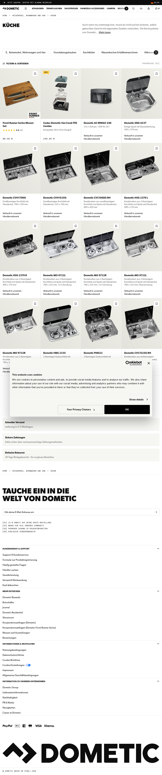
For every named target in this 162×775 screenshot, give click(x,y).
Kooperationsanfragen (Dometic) (19, 622)
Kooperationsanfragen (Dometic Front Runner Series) (29, 627)
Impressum (8, 670)
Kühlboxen (38, 8)
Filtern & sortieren (17, 63)
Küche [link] (53, 15)
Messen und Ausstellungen (16, 632)
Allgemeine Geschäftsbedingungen (21, 675)
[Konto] (148, 8)
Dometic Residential (23, 612)
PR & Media (18, 702)
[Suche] (133, 8)
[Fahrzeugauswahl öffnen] (141, 8)
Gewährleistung (11, 575)
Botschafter (8, 602)
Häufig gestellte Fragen (14, 565)
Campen (111, 8)
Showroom (8, 617)
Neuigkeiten (19, 707)
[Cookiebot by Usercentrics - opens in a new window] (128, 363)
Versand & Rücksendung (15, 580)
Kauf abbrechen (10, 585)
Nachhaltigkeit (10, 697)
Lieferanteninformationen (15, 692)
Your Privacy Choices (79, 409)
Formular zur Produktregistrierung (20, 559)
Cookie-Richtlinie (11, 660)
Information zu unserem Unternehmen (24, 681)
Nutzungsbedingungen (14, 650)
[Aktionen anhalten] (4, 2)
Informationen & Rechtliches (19, 644)
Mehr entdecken (11, 591)
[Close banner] (149, 363)
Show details (136, 399)
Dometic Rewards (11, 597)
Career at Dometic (22, 712)
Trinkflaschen (54, 8)
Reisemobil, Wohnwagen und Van (28, 15)
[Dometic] (11, 8)
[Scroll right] (126, 8)
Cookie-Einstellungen (14, 665)
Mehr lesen (105, 32)
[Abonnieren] (156, 512)
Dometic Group (20, 687)
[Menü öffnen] (25, 8)
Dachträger (71, 8)
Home (5, 15)
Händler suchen (10, 570)
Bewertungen (9, 637)
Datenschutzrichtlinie (13, 655)
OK (127, 409)
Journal (6, 607)
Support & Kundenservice (15, 554)
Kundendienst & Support (16, 549)
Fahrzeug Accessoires (92, 8)
